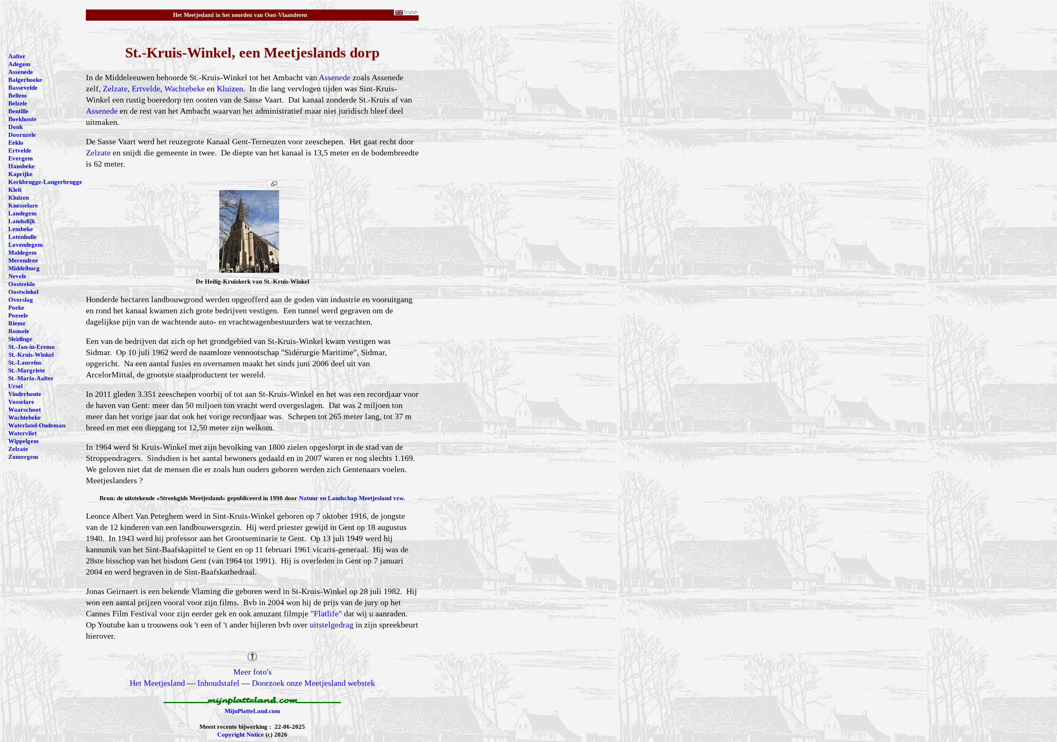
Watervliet (22, 433)
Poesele (18, 315)
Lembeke (20, 229)
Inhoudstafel (218, 682)
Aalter (17, 56)
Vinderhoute (24, 394)
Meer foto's (252, 671)
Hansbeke (21, 166)
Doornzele (22, 134)
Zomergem (23, 456)
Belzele (17, 103)
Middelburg (24, 268)
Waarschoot (24, 409)
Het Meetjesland (157, 682)
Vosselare (21, 401)
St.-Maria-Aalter (31, 378)
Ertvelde (146, 88)
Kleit (14, 189)
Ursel (15, 386)
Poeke (16, 307)
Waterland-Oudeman (36, 425)
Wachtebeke (184, 88)
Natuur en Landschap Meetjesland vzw (351, 498)
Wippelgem (23, 441)
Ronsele (18, 331)
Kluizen (230, 88)
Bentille (18, 111)
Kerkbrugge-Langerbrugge (45, 182)
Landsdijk (21, 221)
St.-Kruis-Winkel (31, 354)
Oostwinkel (23, 292)
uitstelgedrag (331, 624)
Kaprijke (20, 174)
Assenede (335, 77)
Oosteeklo (21, 284)
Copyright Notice (240, 734)
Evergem (20, 158)
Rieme (17, 323)
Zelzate (115, 88)
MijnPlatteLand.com (252, 711)
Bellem (17, 95)
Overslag (20, 299)
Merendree (23, 260)
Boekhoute (22, 119)
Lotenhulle (22, 237)
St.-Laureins (24, 362)
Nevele (17, 276)
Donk (15, 127)
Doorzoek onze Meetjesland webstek (313, 682)
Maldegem (22, 252)
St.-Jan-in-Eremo (31, 347)
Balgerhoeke (25, 79)
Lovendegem (25, 244)
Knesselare (23, 205)
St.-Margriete (26, 370)
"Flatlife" (326, 613)
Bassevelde (23, 87)
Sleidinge (20, 339)
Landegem (22, 213)
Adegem (19, 64)
